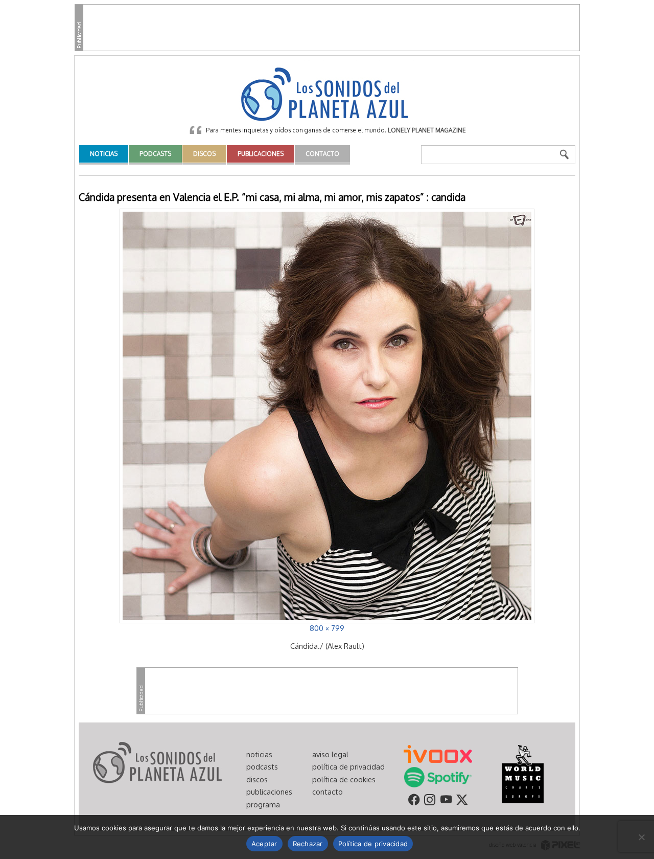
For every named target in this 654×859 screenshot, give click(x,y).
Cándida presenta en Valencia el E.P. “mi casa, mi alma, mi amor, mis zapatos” (251, 197)
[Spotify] (438, 776)
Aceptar (264, 844)
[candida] (327, 414)
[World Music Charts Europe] (522, 773)
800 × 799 (327, 627)
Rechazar (308, 844)
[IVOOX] (438, 753)
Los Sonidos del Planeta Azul (327, 95)
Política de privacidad (373, 844)
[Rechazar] (641, 837)
